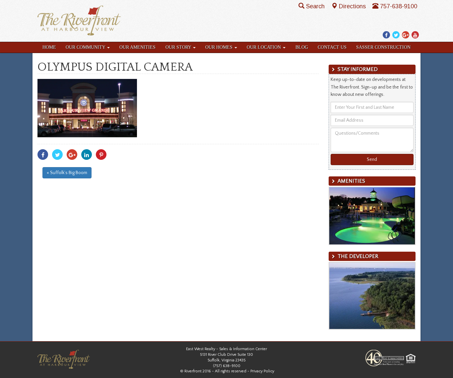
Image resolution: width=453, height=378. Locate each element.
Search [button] (316, 6)
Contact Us (332, 47)
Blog (301, 47)
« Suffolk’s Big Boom (67, 172)
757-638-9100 (398, 6)
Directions (353, 6)
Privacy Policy (262, 371)
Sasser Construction (383, 47)
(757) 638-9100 (226, 366)
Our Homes (219, 47)
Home (49, 47)
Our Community (86, 47)
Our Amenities (137, 47)
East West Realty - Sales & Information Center (226, 349)
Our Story (178, 47)
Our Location (264, 47)
